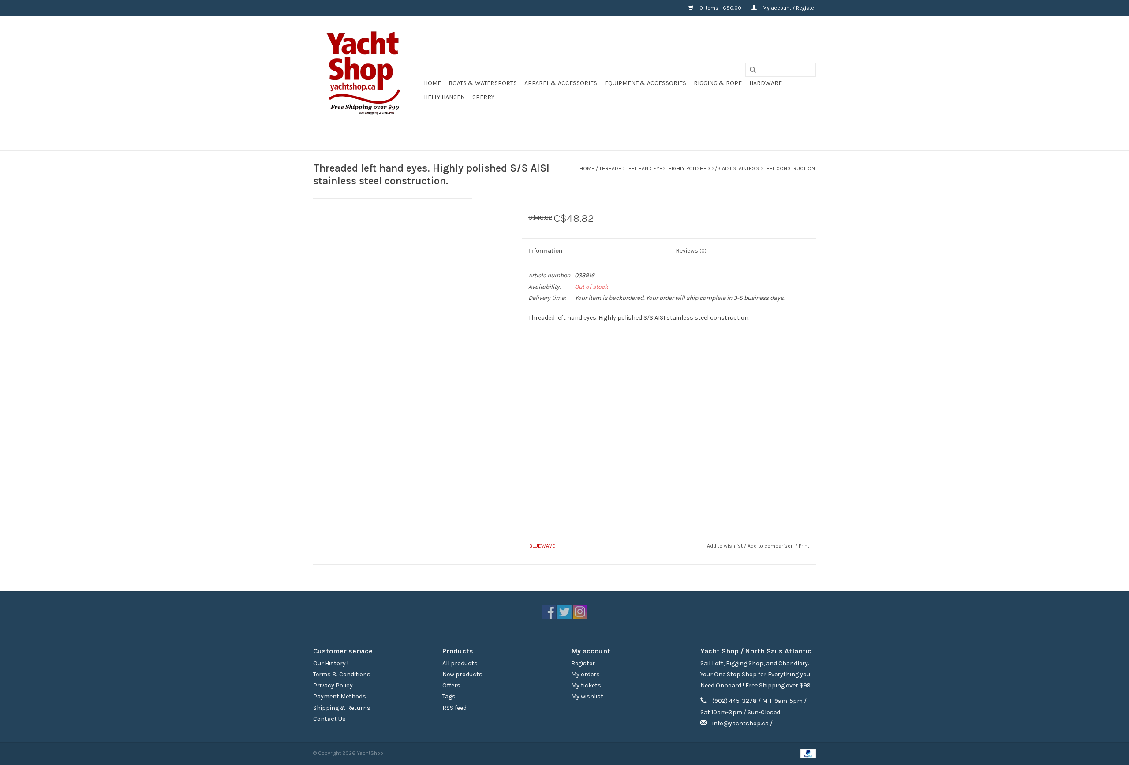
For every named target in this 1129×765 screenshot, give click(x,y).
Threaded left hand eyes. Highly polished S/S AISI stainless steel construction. (707, 168)
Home (432, 83)
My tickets (586, 685)
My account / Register (788, 8)
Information (545, 250)
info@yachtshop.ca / (742, 723)
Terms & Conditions (341, 674)
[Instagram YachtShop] (580, 612)
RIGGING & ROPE (718, 83)
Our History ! (330, 663)
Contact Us (329, 719)
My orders (585, 674)
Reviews (691, 250)
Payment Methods (339, 696)
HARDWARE (765, 83)
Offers (451, 685)
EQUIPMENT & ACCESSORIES (645, 83)
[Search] (749, 70)
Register (583, 663)
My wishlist (587, 696)
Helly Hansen (444, 97)
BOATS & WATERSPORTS (483, 83)
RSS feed (454, 708)
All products (460, 663)
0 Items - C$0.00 (720, 8)
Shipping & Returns (341, 708)
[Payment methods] (806, 753)
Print (804, 546)
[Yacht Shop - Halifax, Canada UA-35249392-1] (367, 83)
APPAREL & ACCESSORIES (560, 83)
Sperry (483, 97)
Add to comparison (771, 546)
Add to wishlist (725, 546)
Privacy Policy (333, 685)
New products (462, 674)
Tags (449, 696)
